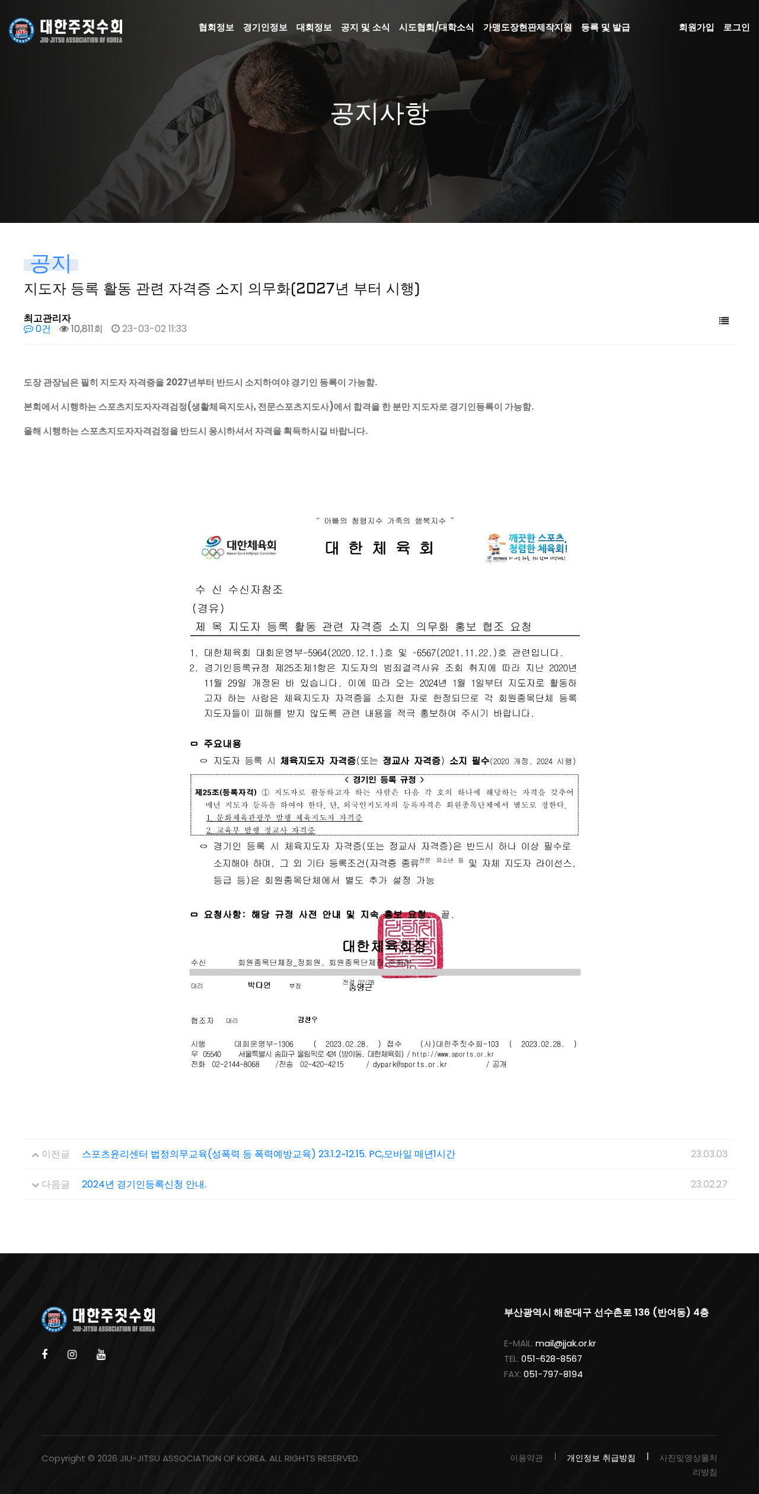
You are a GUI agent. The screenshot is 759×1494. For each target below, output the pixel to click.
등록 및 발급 (605, 27)
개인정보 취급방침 (601, 1458)
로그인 (736, 27)
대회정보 (314, 27)
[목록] (724, 321)
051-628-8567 (551, 1358)
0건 (42, 329)
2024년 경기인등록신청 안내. (144, 1184)
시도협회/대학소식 (436, 27)
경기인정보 (265, 27)
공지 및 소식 (365, 27)
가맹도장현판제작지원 (527, 27)
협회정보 (216, 27)
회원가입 (697, 27)
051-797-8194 (553, 1374)
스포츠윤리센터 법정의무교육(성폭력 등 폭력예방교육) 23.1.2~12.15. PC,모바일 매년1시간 (268, 1154)
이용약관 (526, 1458)
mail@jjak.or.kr (565, 1343)
